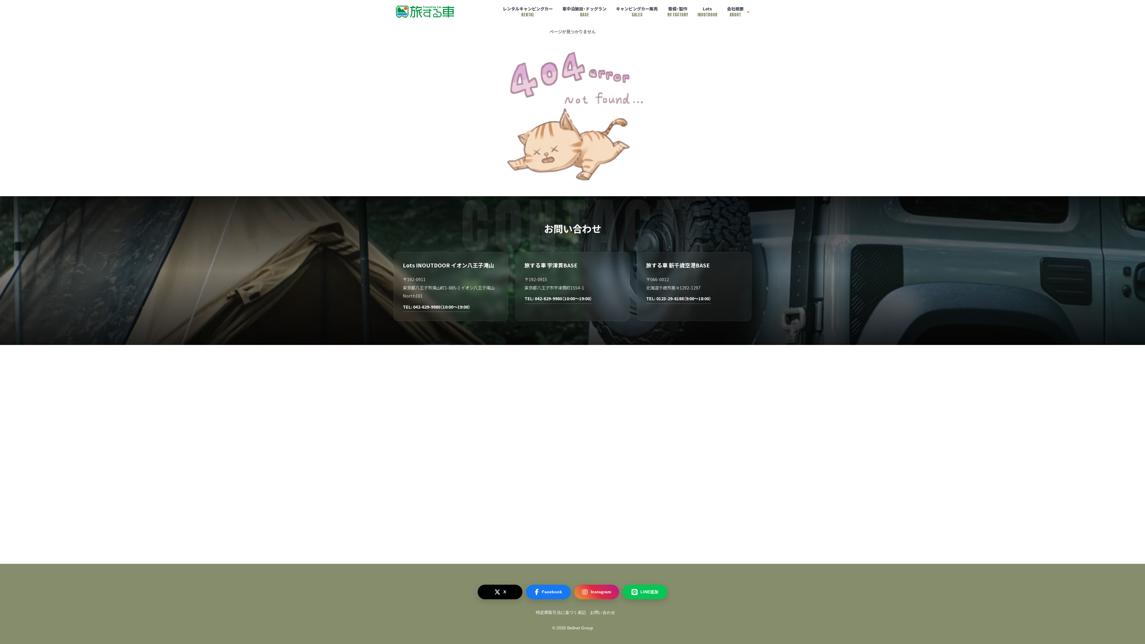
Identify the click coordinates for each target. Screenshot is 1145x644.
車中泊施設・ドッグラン (584, 12)
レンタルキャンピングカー (528, 12)
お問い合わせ (602, 612)
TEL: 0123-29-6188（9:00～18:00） (678, 298)
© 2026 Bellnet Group (572, 628)
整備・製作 (677, 12)
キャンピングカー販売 (637, 12)
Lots (707, 12)
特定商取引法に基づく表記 (561, 612)
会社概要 (735, 12)
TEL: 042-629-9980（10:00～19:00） (436, 307)
